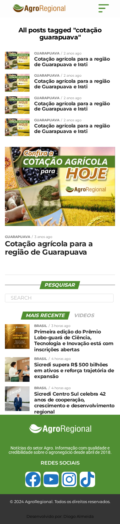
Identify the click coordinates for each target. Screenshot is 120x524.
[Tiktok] (87, 479)
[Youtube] (51, 479)
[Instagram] (69, 479)
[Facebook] (33, 479)
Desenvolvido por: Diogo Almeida (60, 516)
